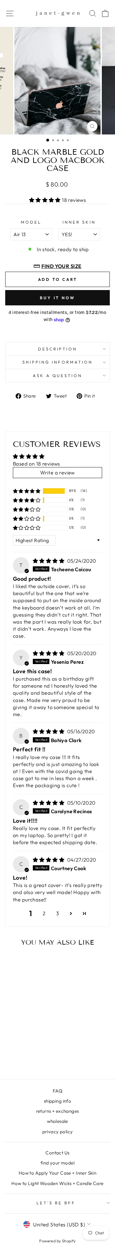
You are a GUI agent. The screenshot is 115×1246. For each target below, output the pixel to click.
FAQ (57, 1091)
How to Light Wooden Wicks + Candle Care (57, 1183)
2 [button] (44, 913)
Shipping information (57, 362)
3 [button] (57, 913)
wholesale (57, 1121)
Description (57, 348)
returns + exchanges (57, 1111)
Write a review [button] (57, 472)
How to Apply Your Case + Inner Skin (58, 1173)
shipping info (57, 1101)
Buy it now (57, 297)
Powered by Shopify (57, 1240)
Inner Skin (79, 222)
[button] (45, 200)
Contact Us (57, 1153)
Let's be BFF (55, 1202)
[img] (49, 560)
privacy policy (57, 1132)
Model (31, 222)
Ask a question (57, 375)
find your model (57, 1163)
